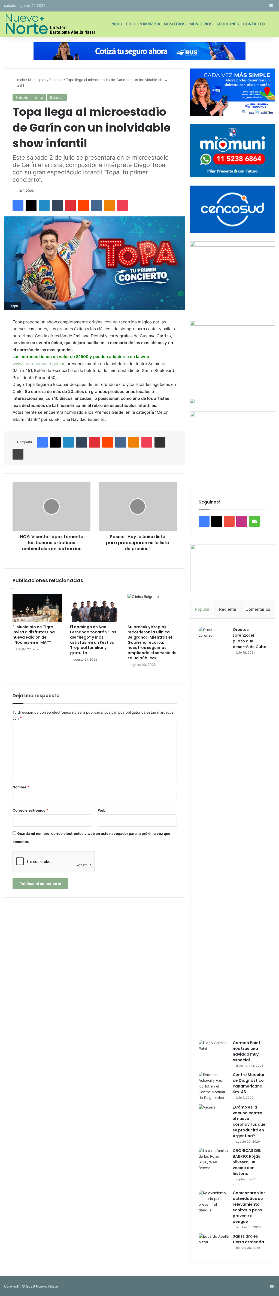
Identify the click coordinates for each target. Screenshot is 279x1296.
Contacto (254, 24)
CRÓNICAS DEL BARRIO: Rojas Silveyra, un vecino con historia (247, 1162)
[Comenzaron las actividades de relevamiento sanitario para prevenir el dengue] (214, 1201)
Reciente (227, 609)
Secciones (227, 24)
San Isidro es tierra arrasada (248, 1239)
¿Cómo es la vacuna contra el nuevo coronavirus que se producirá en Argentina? (249, 1121)
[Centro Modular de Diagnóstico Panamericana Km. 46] (214, 1086)
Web (101, 810)
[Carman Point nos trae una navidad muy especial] (214, 1050)
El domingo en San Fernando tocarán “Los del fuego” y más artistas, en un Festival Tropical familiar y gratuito (93, 640)
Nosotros (175, 24)
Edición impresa (143, 24)
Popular (202, 609)
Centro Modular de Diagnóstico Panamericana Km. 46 (249, 1083)
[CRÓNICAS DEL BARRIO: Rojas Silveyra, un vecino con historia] (214, 1159)
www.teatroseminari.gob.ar (38, 363)
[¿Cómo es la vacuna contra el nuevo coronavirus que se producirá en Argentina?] (214, 1114)
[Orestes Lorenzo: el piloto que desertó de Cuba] (214, 831)
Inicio (116, 24)
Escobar (56, 80)
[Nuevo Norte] (49, 24)
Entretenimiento (29, 97)
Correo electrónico (30, 810)
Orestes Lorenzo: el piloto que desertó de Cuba (249, 638)
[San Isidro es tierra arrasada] (214, 1244)
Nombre (21, 787)
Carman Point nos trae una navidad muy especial (246, 1051)
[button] (232, 568)
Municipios (201, 24)
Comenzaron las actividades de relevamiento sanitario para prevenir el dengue (249, 1207)
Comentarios (257, 609)
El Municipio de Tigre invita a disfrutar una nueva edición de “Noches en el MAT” (34, 634)
